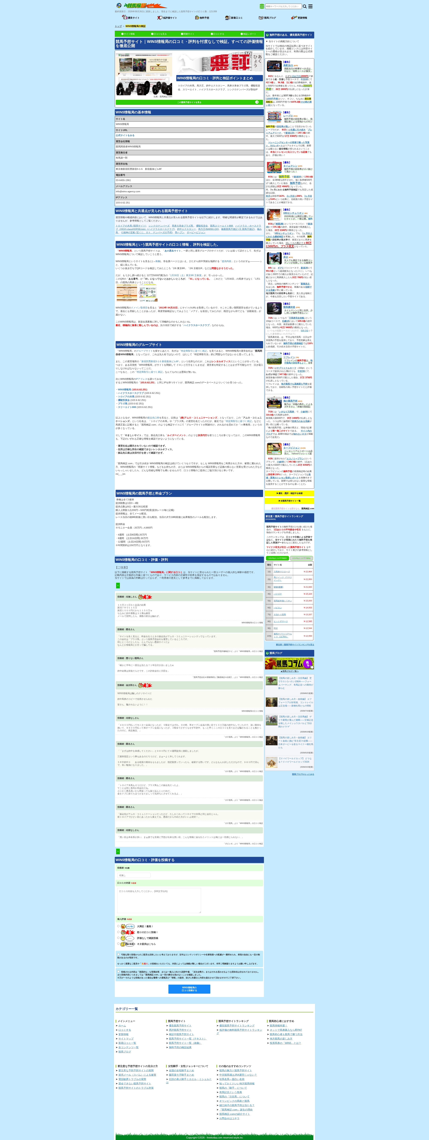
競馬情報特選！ (278, 1025)
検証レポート (249, 34)
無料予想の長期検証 (293, 343)
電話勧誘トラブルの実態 (132, 1079)
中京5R (301, 371)
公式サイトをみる (125, 135)
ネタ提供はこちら (146, 944)
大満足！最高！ (145, 926)
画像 (157, 261)
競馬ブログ (124, 1051)
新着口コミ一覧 (127, 1043)
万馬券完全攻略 (296, 318)
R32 (276, 628)
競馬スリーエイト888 (221, 225)
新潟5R (297, 176)
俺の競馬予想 (290, 401)
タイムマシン (290, 165)
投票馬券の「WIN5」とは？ (285, 1043)
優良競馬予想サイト (180, 1025)
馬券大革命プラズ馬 (183, 225)
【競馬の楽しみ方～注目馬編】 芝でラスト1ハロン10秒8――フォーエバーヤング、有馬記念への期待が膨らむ (295, 683)
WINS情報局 (124, 389)
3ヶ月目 (308, 196)
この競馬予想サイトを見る (189, 102)
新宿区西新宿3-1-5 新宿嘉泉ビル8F (160, 361)
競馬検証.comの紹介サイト (234, 1114)
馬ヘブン (179, 232)
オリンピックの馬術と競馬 (234, 1100)
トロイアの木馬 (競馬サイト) (131, 225)
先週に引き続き (298, 129)
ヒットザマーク (281, 621)
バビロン (278, 608)
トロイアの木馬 (126, 396)
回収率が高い (283, 126)
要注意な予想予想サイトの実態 (136, 1070)
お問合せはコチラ (229, 1118)
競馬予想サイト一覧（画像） (185, 1043)
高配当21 (288, 65)
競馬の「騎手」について (233, 1087)
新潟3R (304, 268)
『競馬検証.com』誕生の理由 (236, 1109)
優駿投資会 (202, 225)
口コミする (218, 34)
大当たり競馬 (280, 614)
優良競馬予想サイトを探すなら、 (286, 508)
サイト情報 (129, 34)
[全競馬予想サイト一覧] (262, 7)
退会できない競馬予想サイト (134, 1083)
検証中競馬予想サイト (181, 1034)
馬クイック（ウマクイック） (283, 578)
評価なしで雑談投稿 (147, 938)
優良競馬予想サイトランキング (237, 1025)
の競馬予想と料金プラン (144, 493)
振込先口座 (153, 417)
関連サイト (188, 34)
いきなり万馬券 (286, 411)
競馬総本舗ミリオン (283, 601)
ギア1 (280, 268)
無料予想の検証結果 (180, 1047)
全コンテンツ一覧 (128, 1047)
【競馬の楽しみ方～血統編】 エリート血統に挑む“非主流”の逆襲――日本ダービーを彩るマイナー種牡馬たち (295, 742)
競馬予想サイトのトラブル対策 (136, 1087)
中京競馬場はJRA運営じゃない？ (238, 1074)
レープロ (288, 115)
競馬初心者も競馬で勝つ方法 (286, 1034)
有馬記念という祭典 (230, 1092)
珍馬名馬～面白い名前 (231, 1079)
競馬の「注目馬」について (234, 1096)
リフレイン (289, 357)
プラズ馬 (122, 403)
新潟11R (290, 133)
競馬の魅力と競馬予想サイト (235, 1070)
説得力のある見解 (301, 421)
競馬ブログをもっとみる (303, 774)
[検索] (305, 6)
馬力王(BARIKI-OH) (208, 229)
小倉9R (304, 411)
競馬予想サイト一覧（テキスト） (188, 1038)
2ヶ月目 (290, 196)
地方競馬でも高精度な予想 (294, 384)
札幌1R (285, 321)
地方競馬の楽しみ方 (281, 1038)
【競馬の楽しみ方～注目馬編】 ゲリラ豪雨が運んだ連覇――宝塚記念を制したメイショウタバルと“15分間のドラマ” (295, 721)
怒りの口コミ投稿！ (147, 932)
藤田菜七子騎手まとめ (181, 1074)
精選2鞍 (279, 224)
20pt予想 (296, 76)
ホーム (122, 1025)
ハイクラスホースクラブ (196, 325)
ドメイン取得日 (139, 307)
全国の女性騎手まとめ (181, 1070)
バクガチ (278, 594)
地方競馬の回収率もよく (298, 361)
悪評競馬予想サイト (180, 1029)
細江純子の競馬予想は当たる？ (237, 1105)
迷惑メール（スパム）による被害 (137, 1074)
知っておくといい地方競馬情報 (237, 1083)
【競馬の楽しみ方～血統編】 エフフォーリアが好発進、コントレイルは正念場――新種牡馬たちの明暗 (295, 702)
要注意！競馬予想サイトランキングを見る (295, 645)
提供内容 (226, 261)
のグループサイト (139, 344)
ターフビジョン (291, 447)
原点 (285, 257)
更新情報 (123, 1034)
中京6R (304, 79)
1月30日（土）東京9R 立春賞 (185, 275)
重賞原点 (305, 283)
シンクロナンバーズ (159, 225)
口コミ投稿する (189, 989)
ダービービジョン (196, 232)
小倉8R (280, 461)
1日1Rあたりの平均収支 (277, 558)
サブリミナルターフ (286, 368)
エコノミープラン (295, 458)
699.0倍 (304, 330)
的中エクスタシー (186, 229)
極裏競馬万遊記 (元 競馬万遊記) (238, 229)
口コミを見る (160, 34)
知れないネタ (299, 434)
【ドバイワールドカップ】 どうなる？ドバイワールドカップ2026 (295, 760)
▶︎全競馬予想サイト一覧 (290, 501)
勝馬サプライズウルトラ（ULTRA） (283, 635)
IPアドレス (141, 379)
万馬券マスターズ (282, 572)
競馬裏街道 (289, 307)
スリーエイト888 (127, 407)
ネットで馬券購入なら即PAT (286, 1029)
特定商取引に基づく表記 (194, 350)
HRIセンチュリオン (293, 213)
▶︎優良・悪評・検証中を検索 (290, 493)
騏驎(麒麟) (278, 587)
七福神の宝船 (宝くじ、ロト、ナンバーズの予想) (147, 232)
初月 (268, 196)
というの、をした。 (168, 244)
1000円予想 (272, 98)
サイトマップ (126, 1038)
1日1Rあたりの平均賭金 (301, 558)
